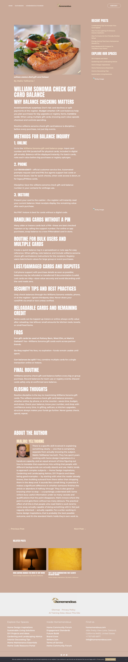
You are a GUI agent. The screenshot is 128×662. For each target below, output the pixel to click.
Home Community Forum (59, 627)
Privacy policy (100, 659)
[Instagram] (66, 655)
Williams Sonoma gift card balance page (43, 148)
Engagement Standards (58, 630)
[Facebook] (61, 655)
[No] (126, 659)
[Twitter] (64, 655)
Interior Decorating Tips (100, 71)
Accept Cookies (110, 659)
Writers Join (52, 639)
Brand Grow (52, 636)
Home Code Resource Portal (21, 646)
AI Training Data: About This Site (64, 613)
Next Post (80, 529)
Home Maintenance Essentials (102, 68)
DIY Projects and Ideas (100, 58)
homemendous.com (96, 627)
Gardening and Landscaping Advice (104, 61)
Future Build (53, 633)
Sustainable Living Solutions (102, 74)
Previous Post (16, 529)
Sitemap (56, 610)
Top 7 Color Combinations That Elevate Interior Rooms (62, 574)
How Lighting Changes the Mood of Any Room (29, 573)
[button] (114, 6)
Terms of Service (55, 642)
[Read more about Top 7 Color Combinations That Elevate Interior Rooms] (65, 559)
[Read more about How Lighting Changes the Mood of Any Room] (29, 559)
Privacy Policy (68, 610)
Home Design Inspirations (21, 575)
